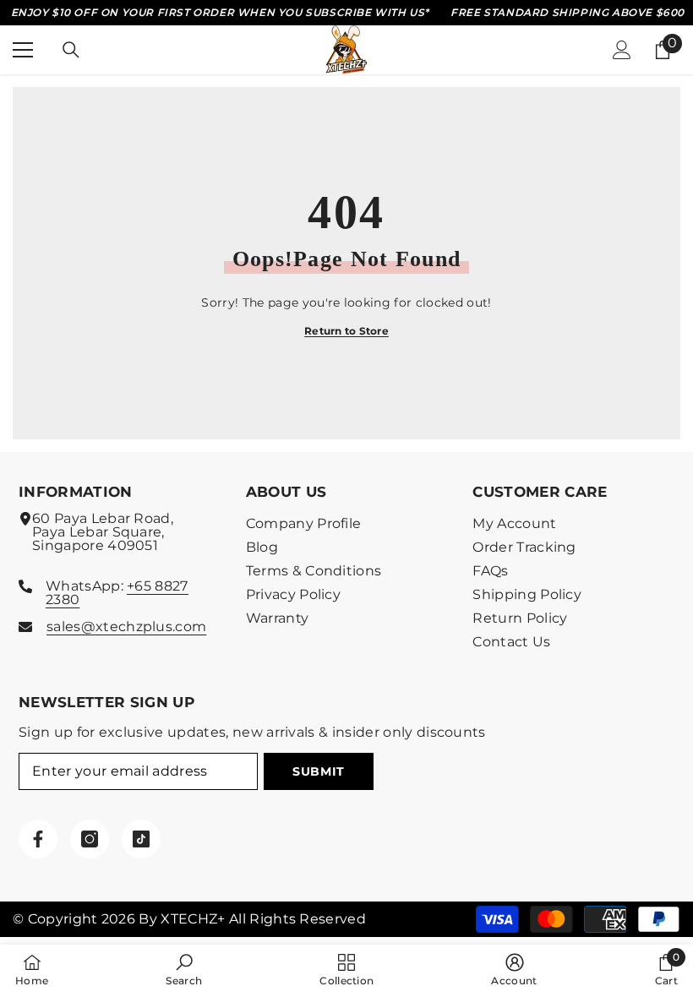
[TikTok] (141, 839)
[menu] (23, 50)
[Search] (71, 50)
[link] (184, 970)
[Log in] (622, 50)
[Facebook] (38, 839)
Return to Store (346, 330)
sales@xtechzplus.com (126, 626)
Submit (318, 771)
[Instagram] (89, 839)
